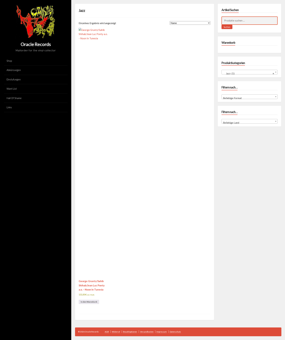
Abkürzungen (14, 69)
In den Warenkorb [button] (89, 302)
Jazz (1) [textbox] (248, 73)
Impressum (162, 331)
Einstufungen (14, 79)
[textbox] (249, 98)
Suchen (227, 27)
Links (9, 107)
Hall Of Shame (14, 98)
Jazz (82, 10)
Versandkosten (147, 331)
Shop (9, 60)
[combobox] (250, 72)
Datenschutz (175, 331)
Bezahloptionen (130, 331)
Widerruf (116, 331)
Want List (12, 88)
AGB (107, 331)
